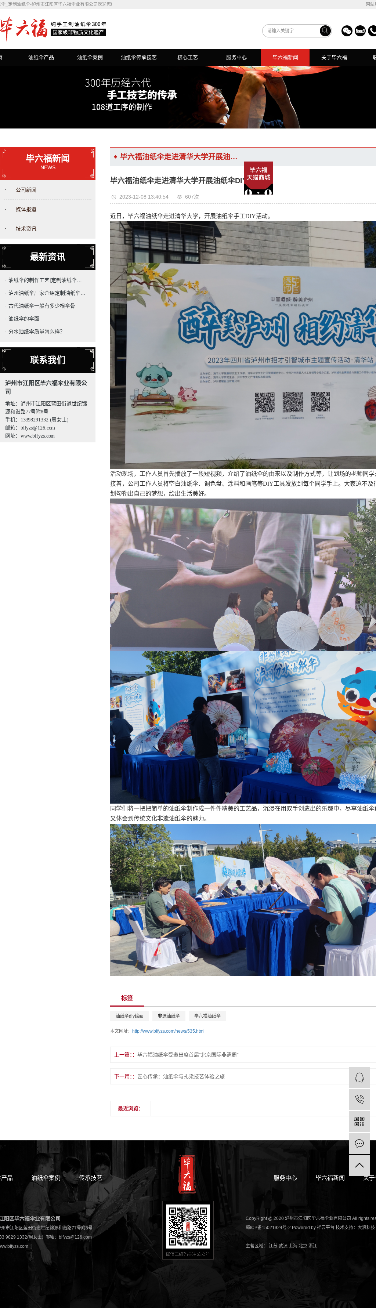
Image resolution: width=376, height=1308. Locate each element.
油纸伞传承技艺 (139, 57)
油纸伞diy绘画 (130, 1016)
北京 (303, 1246)
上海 (293, 1246)
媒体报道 (26, 209)
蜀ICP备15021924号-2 (268, 1227)
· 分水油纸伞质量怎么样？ (35, 331)
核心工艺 (187, 57)
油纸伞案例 (90, 57)
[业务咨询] (359, 1077)
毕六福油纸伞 (207, 1016)
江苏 (273, 1246)
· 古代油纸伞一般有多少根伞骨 (40, 306)
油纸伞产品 (41, 57)
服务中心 (236, 57)
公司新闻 (26, 190)
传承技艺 (90, 1178)
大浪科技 (366, 1227)
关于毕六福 (334, 57)
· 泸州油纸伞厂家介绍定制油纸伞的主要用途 (46, 293)
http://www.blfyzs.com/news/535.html (168, 1031)
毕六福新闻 (285, 57)
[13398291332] (359, 1099)
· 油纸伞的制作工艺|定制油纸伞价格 (46, 280)
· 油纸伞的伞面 (22, 319)
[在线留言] (359, 1143)
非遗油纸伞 (169, 1016)
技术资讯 (26, 229)
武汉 (283, 1246)
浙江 (312, 1246)
